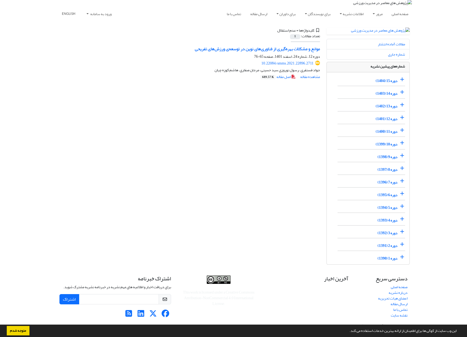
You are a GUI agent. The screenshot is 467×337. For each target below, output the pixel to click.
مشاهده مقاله (310, 76)
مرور (379, 14)
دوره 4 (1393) (388, 220)
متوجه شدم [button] (18, 330)
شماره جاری (396, 54)
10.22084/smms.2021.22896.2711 (287, 63)
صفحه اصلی (400, 14)
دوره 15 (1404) (387, 80)
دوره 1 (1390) (388, 258)
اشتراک (69, 299)
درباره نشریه (398, 292)
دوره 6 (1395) (388, 195)
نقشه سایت (399, 315)
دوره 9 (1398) (388, 157)
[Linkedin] (141, 315)
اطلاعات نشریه (353, 14)
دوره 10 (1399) (387, 144)
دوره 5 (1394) (388, 207)
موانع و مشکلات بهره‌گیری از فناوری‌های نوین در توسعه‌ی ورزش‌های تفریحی (257, 49)
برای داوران (287, 14)
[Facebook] (165, 315)
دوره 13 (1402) (387, 106)
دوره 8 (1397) (388, 169)
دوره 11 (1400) (387, 131)
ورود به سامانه (101, 14)
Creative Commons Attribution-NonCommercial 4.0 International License (219, 298)
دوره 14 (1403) (387, 93)
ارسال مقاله (258, 14)
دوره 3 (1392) (388, 233)
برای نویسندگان (319, 14)
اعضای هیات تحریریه (393, 298)
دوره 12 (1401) (387, 118)
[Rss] (129, 315)
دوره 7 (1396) (388, 182)
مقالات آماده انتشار (391, 44)
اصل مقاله (276, 76)
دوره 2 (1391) (388, 245)
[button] (348, 331)
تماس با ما (234, 14)
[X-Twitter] (153, 315)
